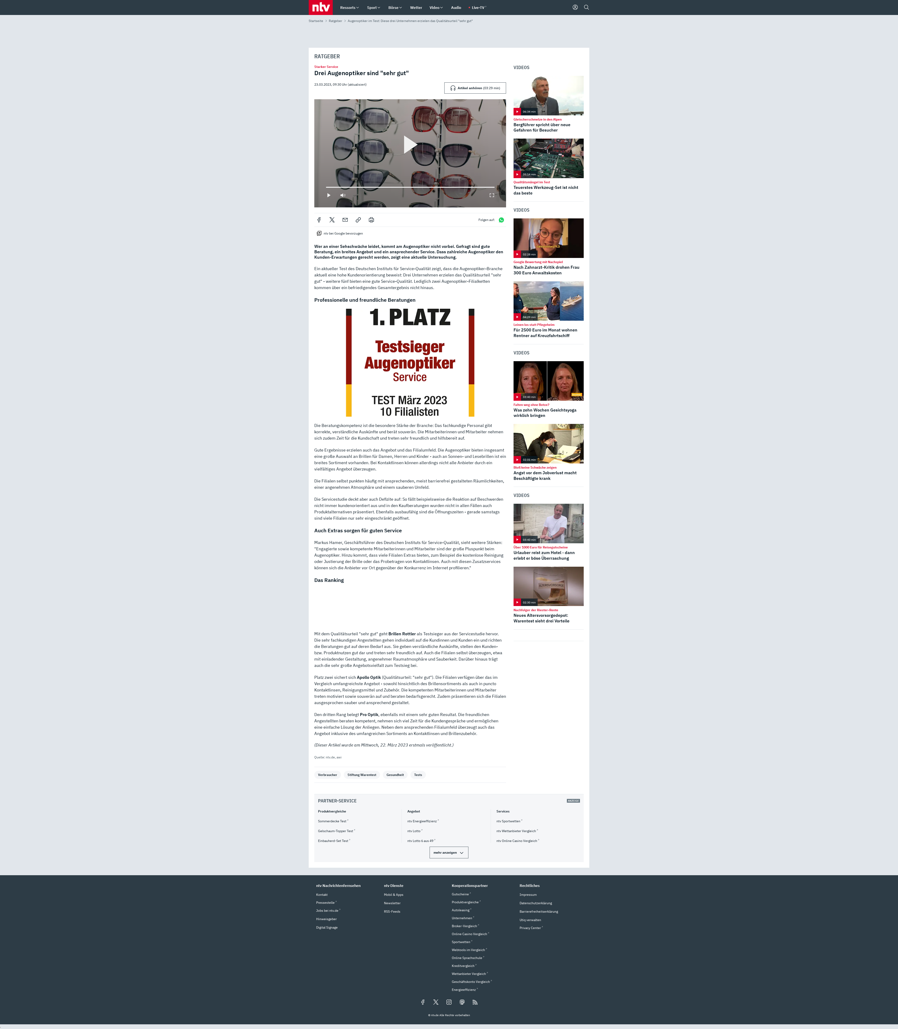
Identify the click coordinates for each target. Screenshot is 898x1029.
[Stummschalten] (343, 195)
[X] (332, 219)
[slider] (326, 187)
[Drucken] (371, 219)
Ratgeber (335, 21)
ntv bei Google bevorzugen (343, 233)
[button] (410, 363)
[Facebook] (319, 219)
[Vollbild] (492, 195)
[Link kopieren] (358, 219)
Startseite (316, 21)
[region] (410, 153)
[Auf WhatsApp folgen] (501, 220)
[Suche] (586, 7)
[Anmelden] (575, 7)
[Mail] (345, 219)
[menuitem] (357, 7)
